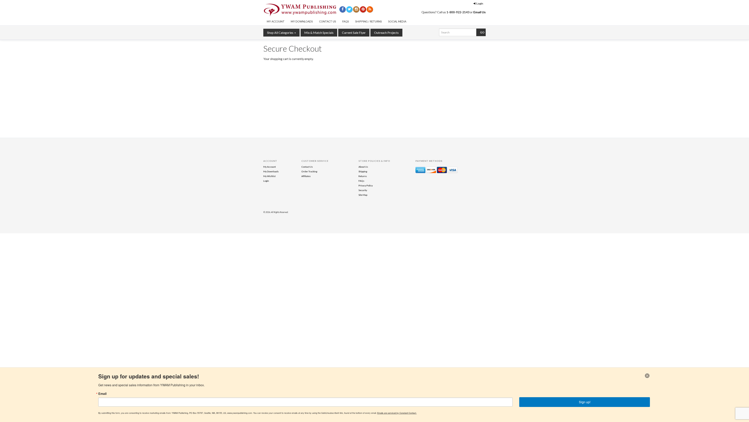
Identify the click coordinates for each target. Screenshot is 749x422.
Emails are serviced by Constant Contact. (397, 412)
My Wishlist (269, 176)
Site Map (363, 194)
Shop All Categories (280, 32)
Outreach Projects (386, 32)
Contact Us (327, 21)
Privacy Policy (366, 185)
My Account (276, 21)
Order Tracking (309, 171)
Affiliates (306, 176)
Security (363, 190)
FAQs (345, 21)
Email (102, 393)
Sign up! (584, 402)
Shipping (363, 171)
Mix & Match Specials (319, 32)
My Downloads (302, 21)
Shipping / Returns (368, 21)
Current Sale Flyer (354, 32)
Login (480, 3)
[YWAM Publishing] (300, 10)
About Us (363, 166)
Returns (363, 176)
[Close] (647, 375)
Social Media (397, 21)
